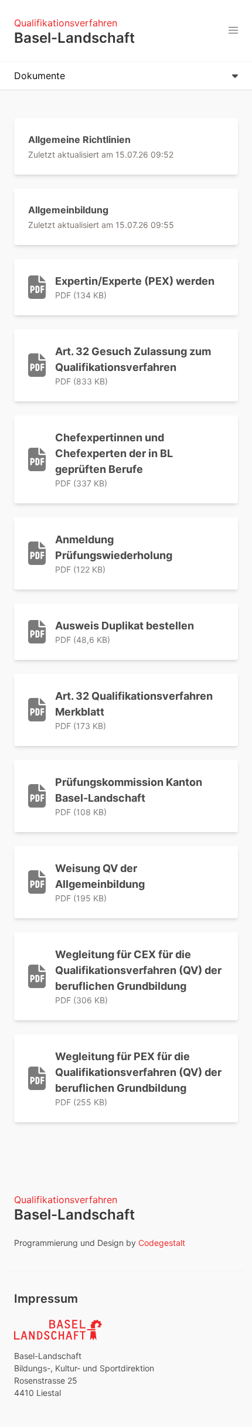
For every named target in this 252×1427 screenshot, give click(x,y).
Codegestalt (161, 1243)
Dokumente (39, 75)
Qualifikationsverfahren (65, 23)
